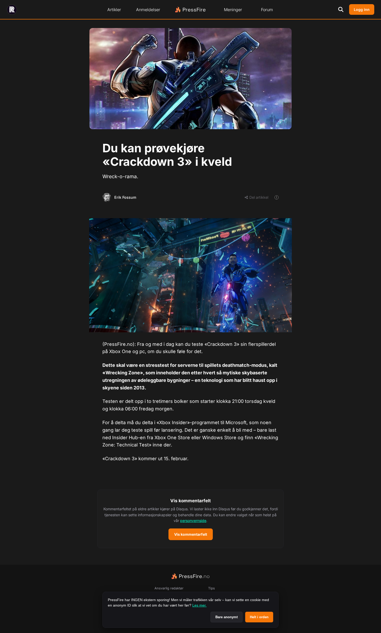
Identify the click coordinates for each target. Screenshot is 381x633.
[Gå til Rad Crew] (12, 9)
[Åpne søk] (341, 9)
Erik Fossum (125, 197)
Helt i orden (259, 617)
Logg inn (362, 9)
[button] (190, 519)
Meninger (233, 9)
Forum (267, 9)
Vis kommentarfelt (190, 534)
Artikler (114, 9)
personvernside (193, 520)
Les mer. (199, 605)
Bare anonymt (226, 617)
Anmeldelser (148, 9)
